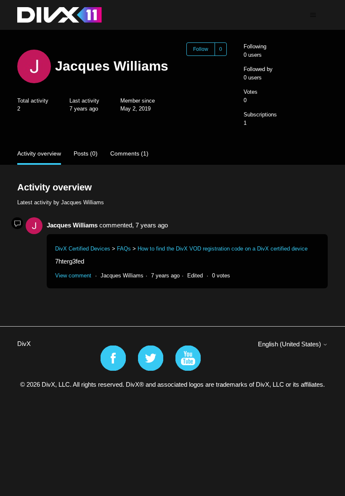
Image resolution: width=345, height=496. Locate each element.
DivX (24, 343)
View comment (73, 275)
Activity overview (39, 153)
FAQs (124, 248)
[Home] (59, 15)
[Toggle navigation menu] (313, 15)
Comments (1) (129, 153)
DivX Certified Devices (82, 248)
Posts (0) (86, 153)
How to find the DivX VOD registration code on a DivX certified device (223, 248)
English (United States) (290, 344)
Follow (200, 49)
